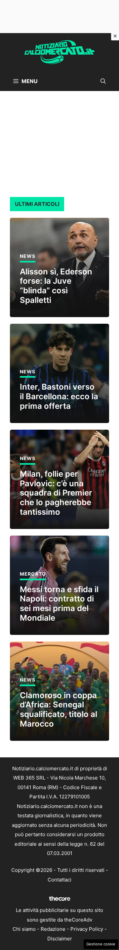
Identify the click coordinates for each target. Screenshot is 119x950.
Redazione (53, 929)
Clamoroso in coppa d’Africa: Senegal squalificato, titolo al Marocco (58, 709)
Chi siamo (24, 929)
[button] (103, 81)
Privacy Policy (86, 929)
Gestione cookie (100, 944)
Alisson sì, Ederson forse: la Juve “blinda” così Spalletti (56, 286)
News (27, 256)
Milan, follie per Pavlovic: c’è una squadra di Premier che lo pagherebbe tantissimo (56, 493)
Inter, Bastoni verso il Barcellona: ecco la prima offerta (59, 396)
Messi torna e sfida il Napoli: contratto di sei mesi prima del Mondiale (59, 604)
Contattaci (59, 880)
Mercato (33, 574)
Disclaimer (59, 938)
